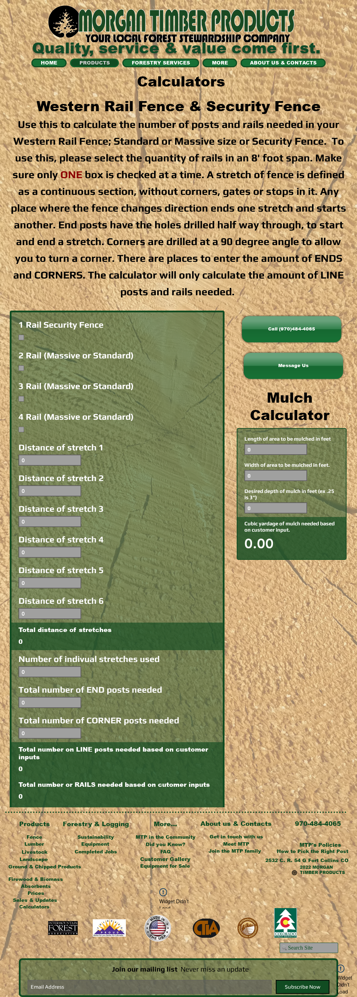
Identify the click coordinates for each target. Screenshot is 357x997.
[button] (293, 366)
